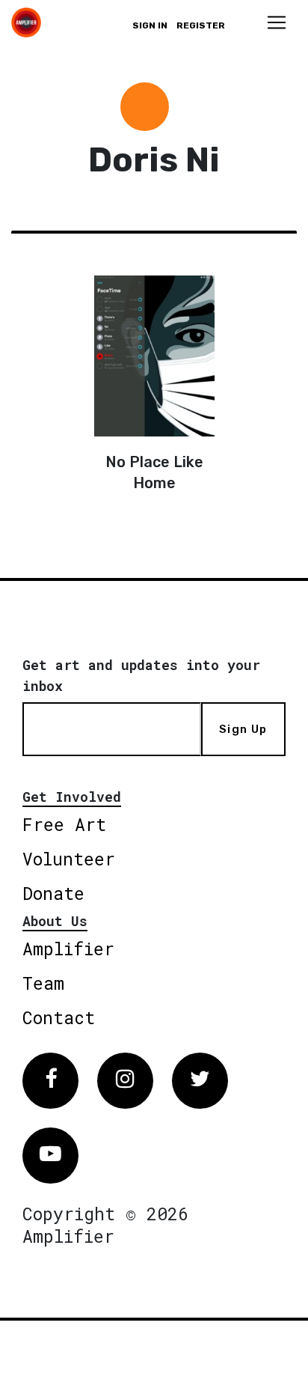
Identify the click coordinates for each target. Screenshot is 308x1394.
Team (43, 983)
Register (200, 25)
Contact (58, 1017)
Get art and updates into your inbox (141, 675)
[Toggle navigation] (276, 22)
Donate (53, 893)
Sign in (149, 25)
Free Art (64, 824)
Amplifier (68, 948)
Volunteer (68, 858)
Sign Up (243, 729)
